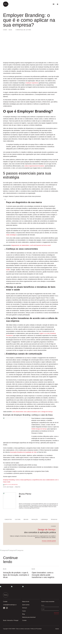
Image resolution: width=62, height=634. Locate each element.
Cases (24, 611)
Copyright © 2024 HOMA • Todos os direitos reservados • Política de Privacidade (22, 628)
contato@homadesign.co (9, 604)
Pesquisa (54, 519)
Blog (23, 614)
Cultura (17, 519)
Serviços (24, 607)
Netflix (8, 269)
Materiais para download (28, 617)
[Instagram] (7, 608)
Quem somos (25, 604)
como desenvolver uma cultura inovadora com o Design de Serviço (32, 411)
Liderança (44, 519)
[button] (53, 4)
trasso (57, 628)
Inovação (34, 519)
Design (26, 519)
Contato (24, 620)
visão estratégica (11, 235)
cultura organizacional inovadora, (34, 166)
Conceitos (8, 519)
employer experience (32, 83)
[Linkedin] (19, 496)
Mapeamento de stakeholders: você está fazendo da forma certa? (31, 245)
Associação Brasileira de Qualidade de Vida (23, 452)
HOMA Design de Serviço (39, 429)
